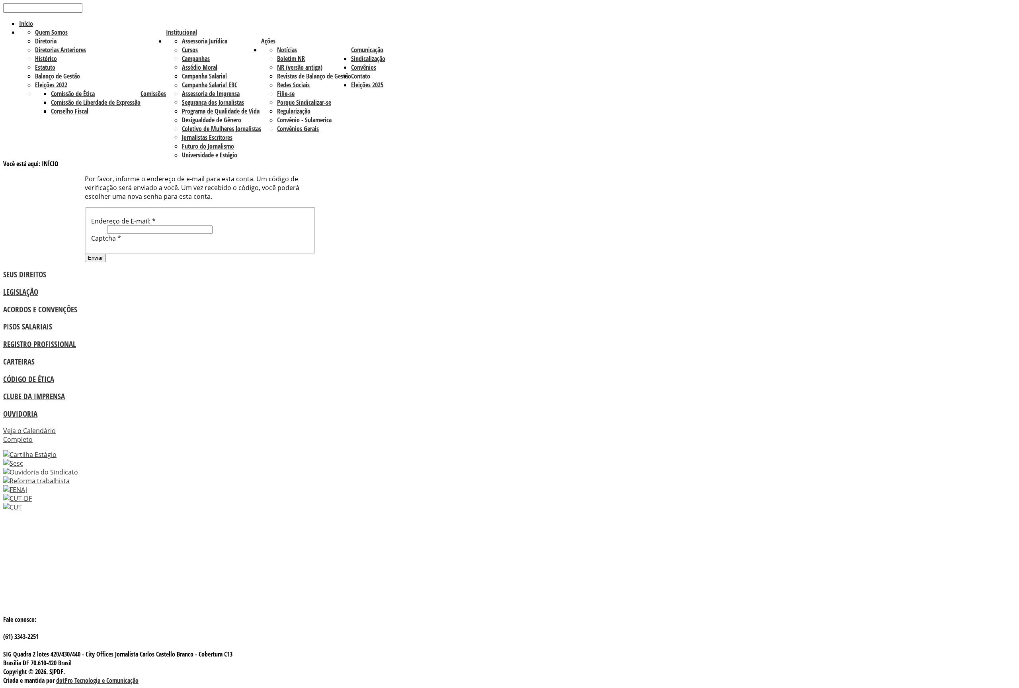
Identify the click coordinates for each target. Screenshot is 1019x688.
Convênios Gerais (298, 128)
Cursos (190, 49)
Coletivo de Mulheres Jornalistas (221, 128)
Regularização (293, 111)
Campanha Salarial (204, 76)
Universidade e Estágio (209, 155)
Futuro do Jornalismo (208, 146)
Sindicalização (368, 58)
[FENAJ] (15, 489)
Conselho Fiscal (69, 111)
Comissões (153, 93)
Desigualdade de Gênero (211, 120)
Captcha (106, 238)
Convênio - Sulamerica (304, 120)
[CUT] (12, 507)
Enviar (95, 258)
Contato (360, 76)
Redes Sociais (293, 84)
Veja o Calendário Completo (29, 435)
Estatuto (45, 67)
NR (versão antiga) (299, 67)
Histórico (46, 58)
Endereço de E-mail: (123, 221)
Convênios (363, 67)
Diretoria (46, 41)
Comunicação (367, 49)
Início (26, 23)
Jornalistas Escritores (207, 137)
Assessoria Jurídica (204, 41)
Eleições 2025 (367, 84)
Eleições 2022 (51, 84)
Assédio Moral (199, 67)
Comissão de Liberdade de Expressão (96, 102)
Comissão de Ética (73, 93)
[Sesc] (13, 463)
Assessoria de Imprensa (211, 93)
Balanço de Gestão (57, 76)
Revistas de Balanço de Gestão (314, 76)
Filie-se (286, 93)
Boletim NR (291, 58)
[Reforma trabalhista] (36, 480)
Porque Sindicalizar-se (304, 102)
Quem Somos (51, 32)
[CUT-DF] (17, 498)
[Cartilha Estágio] (30, 454)
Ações (268, 41)
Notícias (287, 49)
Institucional (181, 32)
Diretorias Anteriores (60, 49)
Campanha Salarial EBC (209, 84)
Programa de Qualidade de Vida (221, 111)
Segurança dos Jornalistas (213, 102)
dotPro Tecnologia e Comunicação (97, 680)
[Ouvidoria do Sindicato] (40, 472)
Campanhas (196, 58)
